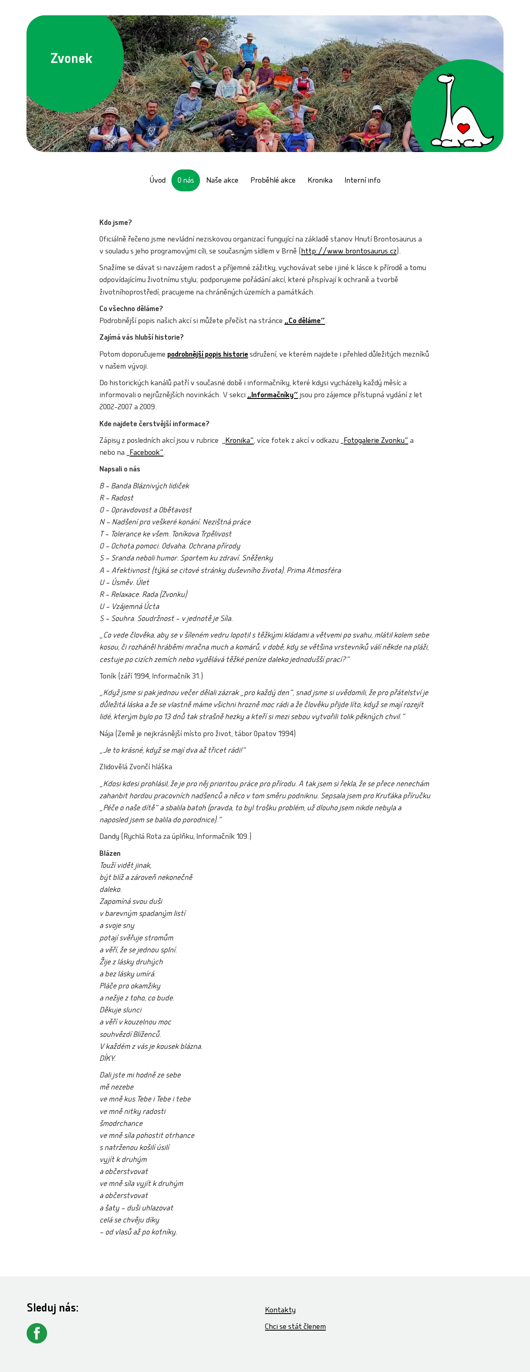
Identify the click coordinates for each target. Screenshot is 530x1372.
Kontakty (280, 1311)
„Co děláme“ (304, 321)
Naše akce (222, 181)
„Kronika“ (238, 441)
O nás (186, 181)
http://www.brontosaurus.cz (349, 252)
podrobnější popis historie (207, 355)
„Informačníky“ (272, 396)
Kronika (320, 181)
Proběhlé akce (273, 181)
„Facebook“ (145, 453)
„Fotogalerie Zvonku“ (374, 441)
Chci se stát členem (295, 1327)
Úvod (157, 181)
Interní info (362, 181)
